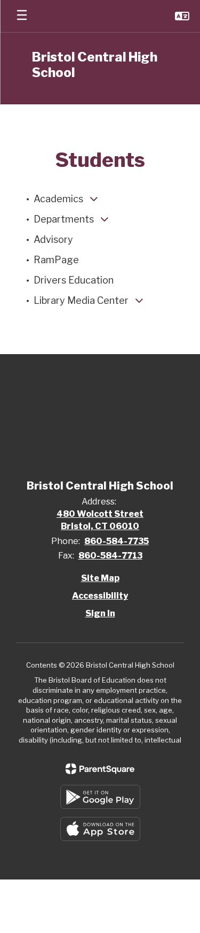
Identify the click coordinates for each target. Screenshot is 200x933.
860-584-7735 (116, 541)
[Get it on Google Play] (100, 797)
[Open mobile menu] (22, 16)
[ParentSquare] (100, 769)
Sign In (100, 613)
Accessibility (100, 596)
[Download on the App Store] (100, 829)
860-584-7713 (110, 555)
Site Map (100, 578)
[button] (182, 16)
